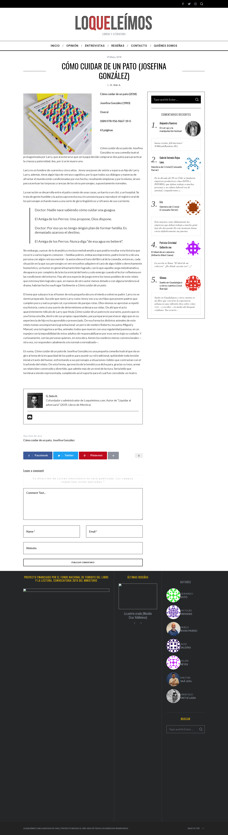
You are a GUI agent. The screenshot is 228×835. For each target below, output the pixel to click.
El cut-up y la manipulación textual (171, 129)
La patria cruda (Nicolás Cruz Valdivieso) (138, 615)
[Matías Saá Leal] (173, 679)
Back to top (194, 828)
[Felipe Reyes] (173, 663)
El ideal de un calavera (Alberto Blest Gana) (162, 253)
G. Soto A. (115, 84)
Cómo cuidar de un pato (37, 440)
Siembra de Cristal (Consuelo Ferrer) (166, 168)
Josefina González (64, 440)
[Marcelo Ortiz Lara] (173, 696)
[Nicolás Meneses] (173, 612)
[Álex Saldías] (173, 646)
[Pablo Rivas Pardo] (173, 629)
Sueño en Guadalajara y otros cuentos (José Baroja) (171, 285)
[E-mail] (29, 418)
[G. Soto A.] (173, 595)
